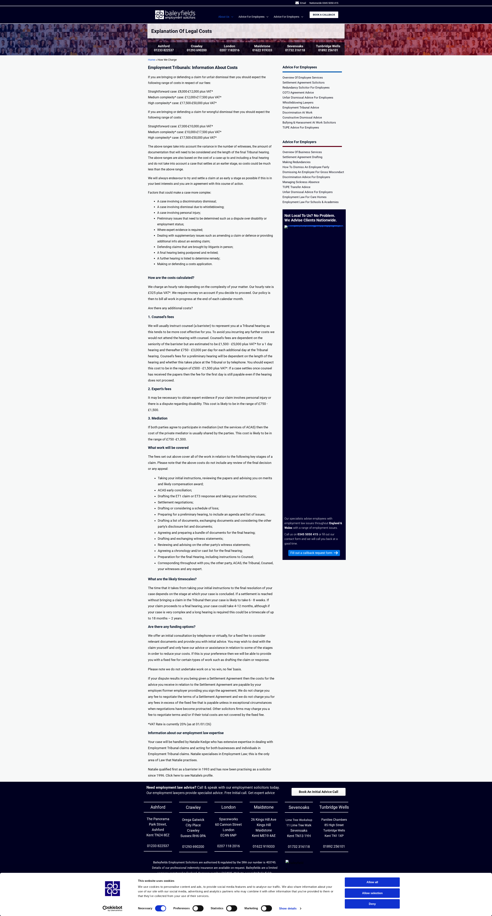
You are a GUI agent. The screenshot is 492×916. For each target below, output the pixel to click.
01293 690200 (197, 50)
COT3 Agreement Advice (298, 92)
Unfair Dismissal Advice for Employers (308, 192)
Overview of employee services (303, 77)
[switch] (198, 908)
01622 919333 (262, 50)
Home (151, 59)
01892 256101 (328, 50)
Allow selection (372, 893)
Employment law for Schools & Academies (311, 202)
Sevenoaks (299, 807)
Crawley (193, 807)
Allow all (372, 882)
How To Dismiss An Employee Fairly (306, 167)
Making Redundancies (297, 162)
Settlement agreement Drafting (302, 157)
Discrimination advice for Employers (306, 177)
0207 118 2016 (228, 846)
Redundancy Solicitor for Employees (306, 87)
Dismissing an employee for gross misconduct (313, 172)
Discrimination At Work (297, 112)
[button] (231, 16)
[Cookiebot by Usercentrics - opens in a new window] (112, 908)
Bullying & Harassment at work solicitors (309, 122)
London (228, 807)
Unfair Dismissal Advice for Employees (308, 97)
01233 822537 (164, 50)
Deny (372, 903)
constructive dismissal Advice (302, 117)
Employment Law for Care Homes (305, 197)
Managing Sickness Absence (301, 182)
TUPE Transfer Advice (296, 187)
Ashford (157, 807)
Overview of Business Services (302, 152)
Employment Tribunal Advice (301, 107)
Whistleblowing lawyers (298, 102)
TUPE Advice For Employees (301, 127)
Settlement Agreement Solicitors (304, 82)
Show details (288, 908)
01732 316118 (295, 50)
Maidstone (264, 807)
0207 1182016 (229, 50)
